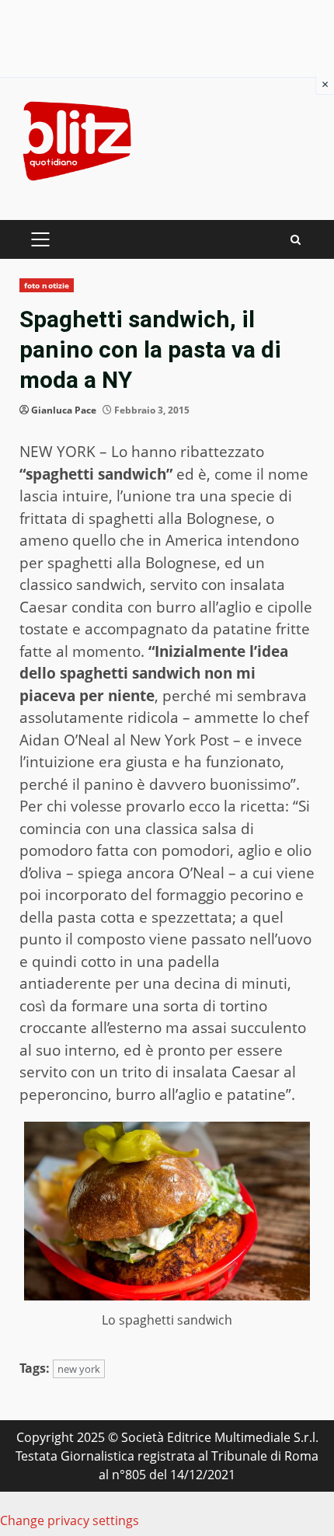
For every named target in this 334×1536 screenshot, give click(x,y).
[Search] (296, 240)
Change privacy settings (69, 1520)
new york (78, 1369)
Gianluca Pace (63, 410)
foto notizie (46, 285)
